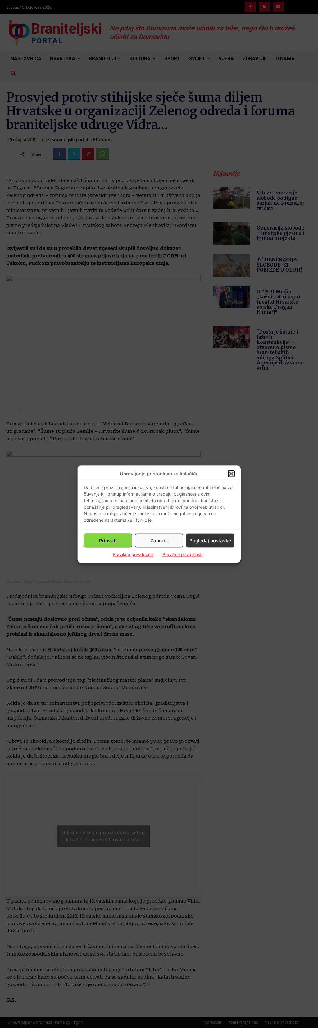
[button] (231, 473)
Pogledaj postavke (210, 540)
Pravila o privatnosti (133, 554)
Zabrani (159, 540)
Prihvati (108, 540)
